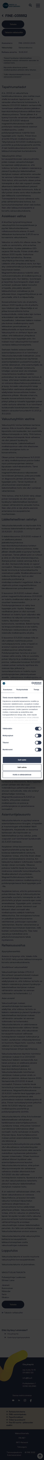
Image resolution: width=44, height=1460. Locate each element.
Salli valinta (22, 767)
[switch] (38, 735)
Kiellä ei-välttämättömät (22, 775)
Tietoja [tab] (36, 690)
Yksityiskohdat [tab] (22, 690)
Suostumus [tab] (7, 690)
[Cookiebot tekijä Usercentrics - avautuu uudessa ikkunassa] (31, 683)
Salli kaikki (22, 760)
